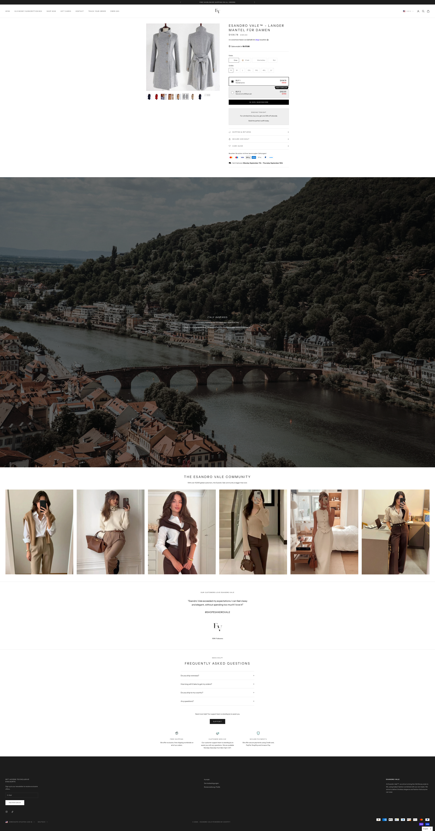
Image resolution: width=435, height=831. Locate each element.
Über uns (114, 11)
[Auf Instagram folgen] (6, 812)
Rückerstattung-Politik (212, 787)
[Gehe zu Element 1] (149, 97)
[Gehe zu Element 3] (164, 97)
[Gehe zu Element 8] (200, 97)
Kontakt (80, 11)
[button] (258, 81)
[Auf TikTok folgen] (12, 812)
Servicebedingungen (211, 783)
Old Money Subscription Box (28, 11)
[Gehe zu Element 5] (178, 97)
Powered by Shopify (222, 822)
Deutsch (41, 822)
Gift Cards (66, 11)
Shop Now (51, 11)
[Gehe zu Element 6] (185, 97)
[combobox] (427, 829)
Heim (7, 11)
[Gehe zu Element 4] (171, 97)
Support (217, 721)
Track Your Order (97, 11)
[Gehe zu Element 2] (156, 97)
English (425, 829)
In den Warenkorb (258, 102)
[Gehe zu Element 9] (207, 95)
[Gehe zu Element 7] (193, 97)
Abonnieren (15, 802)
